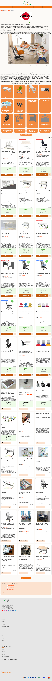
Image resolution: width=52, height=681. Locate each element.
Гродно (3, 637)
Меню (18, 6)
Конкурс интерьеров (5, 626)
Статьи (3, 623)
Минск (3, 633)
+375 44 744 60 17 (11, 589)
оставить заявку (6, 408)
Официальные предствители (7, 643)
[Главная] (26, 4)
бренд (9, 10)
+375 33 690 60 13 (11, 587)
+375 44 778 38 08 (5, 663)
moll (8, 563)
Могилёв (3, 642)
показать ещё (27, 578)
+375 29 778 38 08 (11, 585)
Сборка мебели (4, 652)
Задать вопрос (4, 627)
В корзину (8, 174)
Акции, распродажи (5, 656)
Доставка (3, 651)
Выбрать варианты (42, 174)
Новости (3, 621)
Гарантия (3, 654)
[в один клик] (15, 175)
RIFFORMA (27, 531)
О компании (4, 618)
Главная (2, 10)
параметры (6, 10)
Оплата (3, 649)
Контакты (3, 619)
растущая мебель (28, 394)
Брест (3, 635)
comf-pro (6, 158)
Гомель (3, 640)
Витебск (3, 638)
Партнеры (3, 624)
